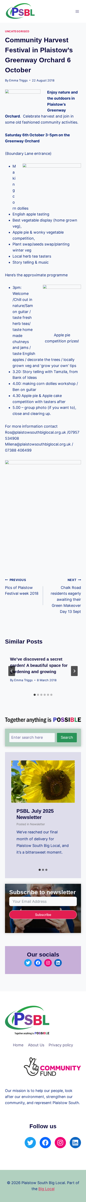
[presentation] (43, 781)
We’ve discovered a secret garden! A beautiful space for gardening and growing (39, 665)
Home (18, 1045)
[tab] (35, 695)
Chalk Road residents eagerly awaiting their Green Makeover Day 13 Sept (66, 596)
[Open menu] (77, 11)
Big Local (46, 1189)
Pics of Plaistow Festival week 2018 (21, 587)
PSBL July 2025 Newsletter (35, 814)
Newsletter (37, 824)
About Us (36, 1045)
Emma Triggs (18, 80)
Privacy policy (61, 1045)
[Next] (74, 671)
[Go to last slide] (11, 671)
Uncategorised (17, 31)
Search (67, 737)
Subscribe (43, 915)
